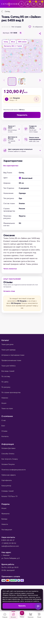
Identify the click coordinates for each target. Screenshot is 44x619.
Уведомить (22, 115)
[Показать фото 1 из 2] (12, 81)
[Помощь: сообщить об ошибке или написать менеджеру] (38, 606)
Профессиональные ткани (11, 360)
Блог (3, 426)
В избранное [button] (38, 27)
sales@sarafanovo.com (10, 546)
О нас (3, 420)
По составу (5, 376)
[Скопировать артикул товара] (20, 33)
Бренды (4, 519)
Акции (3, 403)
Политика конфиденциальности (13, 470)
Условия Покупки (8, 464)
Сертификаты (6, 480)
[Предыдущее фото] (4, 80)
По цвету (4, 382)
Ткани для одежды (8, 350)
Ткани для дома (7, 344)
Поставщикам (6, 530)
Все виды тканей (7, 371)
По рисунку (5, 387)
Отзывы (4, 431)
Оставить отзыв (9, 291)
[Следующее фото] (40, 80)
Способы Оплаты (7, 454)
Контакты (5, 436)
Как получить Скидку (9, 459)
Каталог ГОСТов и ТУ (9, 496)
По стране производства (10, 392)
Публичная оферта (8, 475)
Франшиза (5, 514)
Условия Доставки (8, 448)
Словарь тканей (7, 491)
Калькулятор (6, 486)
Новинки (4, 398)
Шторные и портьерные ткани (12, 355)
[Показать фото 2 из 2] (22, 81)
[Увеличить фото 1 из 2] (22, 56)
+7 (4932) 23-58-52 (8, 543)
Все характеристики (10, 166)
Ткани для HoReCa (8, 366)
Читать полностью (10, 269)
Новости (4, 524)
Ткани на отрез (7, 408)
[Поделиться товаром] (40, 33)
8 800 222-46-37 (7, 540)
